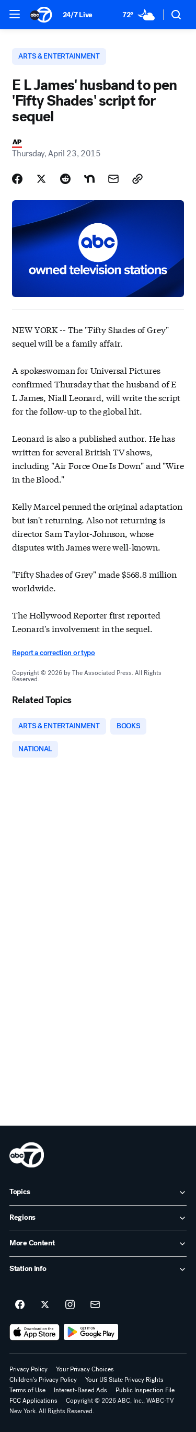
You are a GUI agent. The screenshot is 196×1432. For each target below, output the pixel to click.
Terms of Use (27, 1390)
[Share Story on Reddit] (65, 179)
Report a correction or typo (53, 653)
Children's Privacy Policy (43, 1380)
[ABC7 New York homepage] (41, 14)
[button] (15, 14)
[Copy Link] (137, 179)
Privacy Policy (28, 1369)
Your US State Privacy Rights (124, 1380)
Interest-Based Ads (80, 1390)
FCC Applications (33, 1400)
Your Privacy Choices (85, 1369)
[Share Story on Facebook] (17, 179)
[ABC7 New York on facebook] (19, 1304)
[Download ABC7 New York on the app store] (34, 1332)
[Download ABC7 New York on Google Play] (91, 1332)
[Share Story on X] (41, 179)
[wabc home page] (26, 1154)
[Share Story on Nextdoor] (89, 179)
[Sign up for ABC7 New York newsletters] (95, 1304)
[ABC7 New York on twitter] (44, 1304)
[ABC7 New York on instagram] (70, 1304)
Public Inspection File (145, 1390)
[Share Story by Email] (113, 179)
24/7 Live (78, 15)
